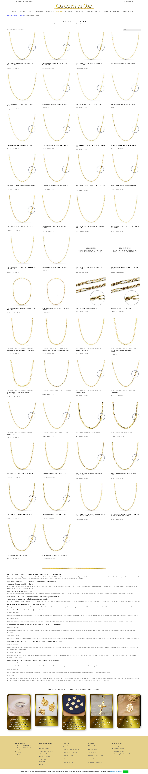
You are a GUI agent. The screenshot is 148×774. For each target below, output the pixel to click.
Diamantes (67, 759)
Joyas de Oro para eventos (95, 755)
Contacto (42, 762)
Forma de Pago (44, 754)
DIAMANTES (48, 11)
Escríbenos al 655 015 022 (24, 750)
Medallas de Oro (74, 720)
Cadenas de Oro (68, 762)
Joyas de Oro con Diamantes (19, 720)
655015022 (31, 1)
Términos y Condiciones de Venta (123, 754)
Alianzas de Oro (68, 755)
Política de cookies (119, 751)
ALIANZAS (38, 11)
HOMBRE (22, 11)
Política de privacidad (120, 748)
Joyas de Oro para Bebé (70, 752)
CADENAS (59, 11)
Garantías (43, 759)
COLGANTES (69, 11)
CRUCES (89, 11)
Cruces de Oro (101, 720)
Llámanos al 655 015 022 (23, 748)
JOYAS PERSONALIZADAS (112, 11)
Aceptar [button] (125, 771)
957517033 (18, 1)
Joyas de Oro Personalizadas (96, 759)
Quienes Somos (44, 746)
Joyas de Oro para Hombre (71, 749)
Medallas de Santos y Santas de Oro (129, 720)
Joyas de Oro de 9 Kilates (95, 762)
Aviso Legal (117, 746)
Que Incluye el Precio (46, 751)
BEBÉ (30, 11)
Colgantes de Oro (46, 720)
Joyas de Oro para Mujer (71, 746)
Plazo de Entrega (45, 756)
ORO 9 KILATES (128, 11)
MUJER (14, 11)
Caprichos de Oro (12, 15)
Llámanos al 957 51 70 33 (23, 746)
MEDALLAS (79, 11)
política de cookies (116, 771)
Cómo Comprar (44, 748)
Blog (41, 764)
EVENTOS (98, 11)
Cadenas (21, 15)
